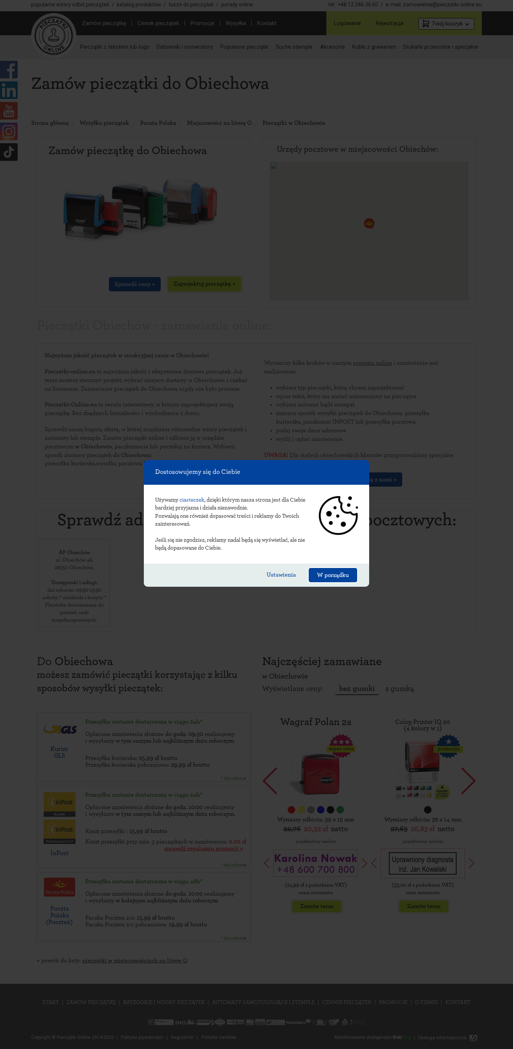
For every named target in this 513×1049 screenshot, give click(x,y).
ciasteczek (192, 500)
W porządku (333, 575)
